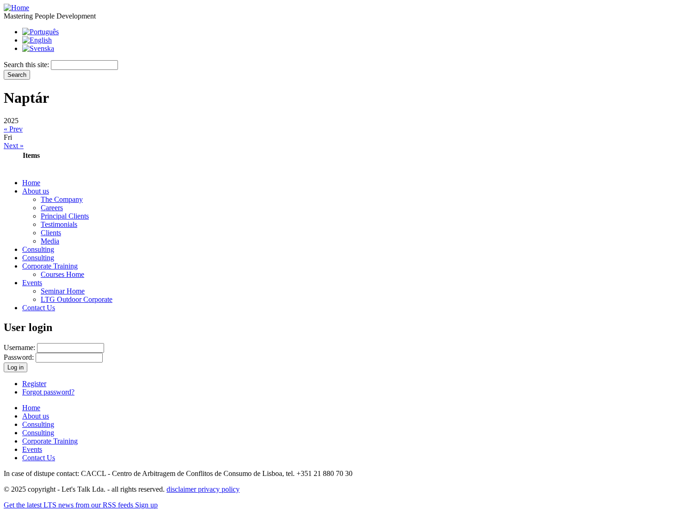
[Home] (16, 8)
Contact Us (38, 308)
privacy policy (219, 489)
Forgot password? (48, 392)
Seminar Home (63, 291)
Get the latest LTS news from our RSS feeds (69, 505)
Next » (14, 146)
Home (31, 183)
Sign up (146, 505)
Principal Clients (65, 216)
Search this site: (27, 65)
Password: (20, 357)
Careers (52, 208)
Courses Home (62, 274)
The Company (62, 199)
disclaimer (182, 489)
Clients (51, 233)
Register (34, 384)
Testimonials (59, 224)
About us (35, 191)
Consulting (38, 249)
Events (32, 283)
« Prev (13, 129)
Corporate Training (50, 266)
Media (50, 241)
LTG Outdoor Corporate (76, 299)
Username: (20, 347)
